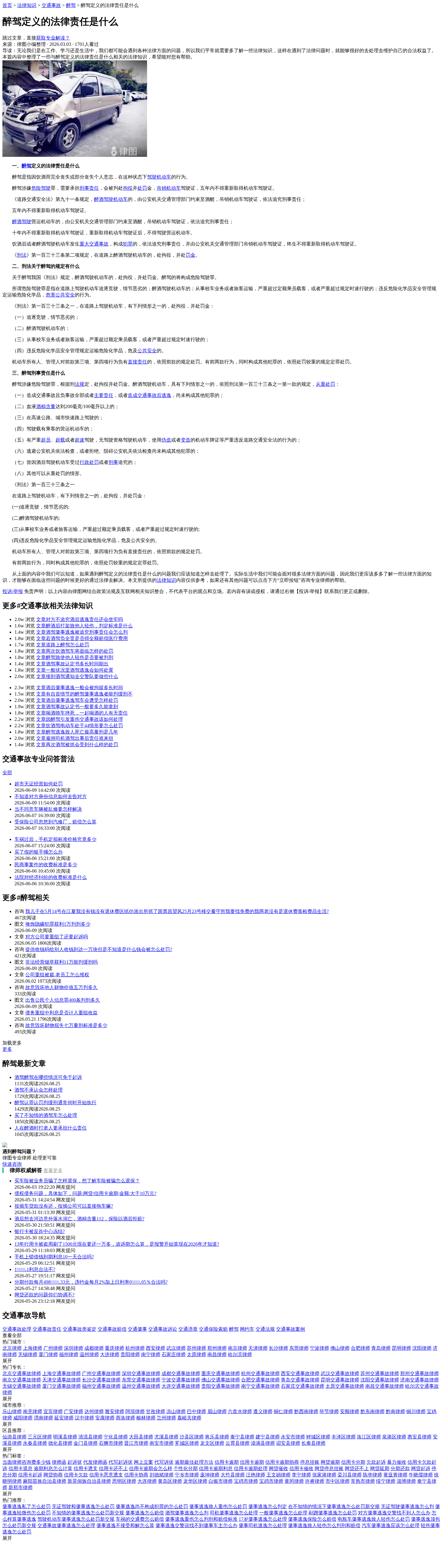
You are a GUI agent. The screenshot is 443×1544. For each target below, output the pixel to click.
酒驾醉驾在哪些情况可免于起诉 (48, 1077)
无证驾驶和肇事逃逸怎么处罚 (83, 1506)
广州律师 (53, 1348)
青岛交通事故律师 (300, 1379)
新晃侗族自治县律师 (89, 1481)
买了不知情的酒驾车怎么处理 (45, 1115)
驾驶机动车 (159, 176)
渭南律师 (43, 1417)
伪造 (166, 439)
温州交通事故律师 (141, 1386)
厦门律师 (48, 1354)
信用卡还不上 (113, 1468)
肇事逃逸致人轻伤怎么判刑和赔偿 (324, 1525)
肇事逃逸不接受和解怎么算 (125, 1525)
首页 (7, 5)
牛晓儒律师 (421, 1474)
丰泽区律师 (343, 1436)
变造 (185, 439)
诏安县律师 (288, 1443)
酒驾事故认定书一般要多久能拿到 (77, 706)
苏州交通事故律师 (379, 1373)
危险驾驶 (41, 188)
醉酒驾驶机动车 (111, 199)
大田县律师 (141, 1436)
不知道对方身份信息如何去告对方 (50, 796)
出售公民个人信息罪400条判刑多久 (62, 1000)
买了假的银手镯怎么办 (38, 851)
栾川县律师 (350, 1474)
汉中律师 (84, 1417)
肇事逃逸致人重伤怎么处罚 (218, 1506)
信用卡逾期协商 (282, 1462)
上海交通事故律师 (61, 1373)
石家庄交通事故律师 (302, 1386)
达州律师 (94, 1411)
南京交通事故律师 (21, 1379)
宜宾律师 (53, 1411)
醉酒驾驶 (21, 221)
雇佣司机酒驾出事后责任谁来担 (74, 738)
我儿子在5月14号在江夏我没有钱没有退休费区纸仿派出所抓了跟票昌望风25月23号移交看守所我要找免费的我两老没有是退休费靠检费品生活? (177, 911)
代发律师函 (95, 1462)
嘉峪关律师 (189, 1417)
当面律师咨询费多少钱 (26, 1462)
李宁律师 (301, 1474)
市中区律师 (337, 1481)
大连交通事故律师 (181, 1386)
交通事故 (51, 5)
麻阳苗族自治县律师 (44, 1481)
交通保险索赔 (213, 1329)
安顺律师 (349, 1411)
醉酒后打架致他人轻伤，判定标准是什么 (84, 625)
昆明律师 (401, 1348)
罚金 (190, 255)
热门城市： (14, 1341)
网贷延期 (379, 1468)
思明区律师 (124, 1481)
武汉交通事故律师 (340, 1373)
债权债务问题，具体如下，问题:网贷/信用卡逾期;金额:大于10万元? (85, 1193)
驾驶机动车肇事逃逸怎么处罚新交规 (76, 1519)
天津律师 (258, 1348)
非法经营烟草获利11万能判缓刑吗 (61, 962)
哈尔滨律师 (240, 1354)
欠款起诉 (376, 1462)
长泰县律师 (313, 1443)
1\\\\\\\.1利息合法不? (34, 1269)
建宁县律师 (268, 1436)
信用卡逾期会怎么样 (150, 1468)
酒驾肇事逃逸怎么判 (187, 1512)
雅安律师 (114, 1411)
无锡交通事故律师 (21, 1386)
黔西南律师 (306, 1411)
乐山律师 (12, 1411)
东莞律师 (299, 1348)
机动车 (173, 188)
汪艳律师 (255, 1474)
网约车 (247, 1329)
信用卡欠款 (76, 1474)
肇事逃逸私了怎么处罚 (26, 1506)
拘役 (128, 188)
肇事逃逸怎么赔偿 (144, 1512)
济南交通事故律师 (419, 1379)
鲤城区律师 (318, 1436)
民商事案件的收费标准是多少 (45, 864)
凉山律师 (176, 1411)
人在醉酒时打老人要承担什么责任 (50, 1127)
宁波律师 (319, 1348)
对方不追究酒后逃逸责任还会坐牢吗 (79, 619)
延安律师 (64, 1417)
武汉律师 (176, 1348)
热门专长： (14, 1367)
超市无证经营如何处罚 (38, 783)
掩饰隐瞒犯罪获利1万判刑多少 (57, 924)
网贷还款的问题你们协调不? (44, 1294)
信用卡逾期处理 (251, 1468)
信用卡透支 (86, 1468)
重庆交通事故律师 (220, 1373)
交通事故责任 (47, 1329)
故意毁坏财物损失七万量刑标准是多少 (66, 1025)
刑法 (22, 255)
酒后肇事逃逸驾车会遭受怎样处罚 (77, 700)
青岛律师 (381, 1348)
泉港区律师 (394, 1436)
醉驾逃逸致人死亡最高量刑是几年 (77, 731)
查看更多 (53, 1170)
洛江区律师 (369, 1436)
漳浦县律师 (263, 1443)
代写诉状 (164, 1462)
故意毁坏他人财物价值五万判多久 (61, 987)
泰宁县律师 (242, 1436)
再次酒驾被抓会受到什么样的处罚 (77, 744)
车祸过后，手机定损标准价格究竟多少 (55, 839)
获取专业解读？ (53, 37)
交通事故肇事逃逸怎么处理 (66, 1525)
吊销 (161, 188)
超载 (60, 439)
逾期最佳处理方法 (194, 1462)
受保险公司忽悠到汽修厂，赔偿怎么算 (55, 821)
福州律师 (68, 1354)
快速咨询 (12, 1164)
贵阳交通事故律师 (220, 1386)
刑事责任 (89, 188)
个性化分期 (186, 1468)
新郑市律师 (20, 1487)
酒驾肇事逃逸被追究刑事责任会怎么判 (82, 632)
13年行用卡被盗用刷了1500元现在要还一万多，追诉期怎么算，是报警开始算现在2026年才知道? (116, 1244)
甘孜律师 (155, 1411)
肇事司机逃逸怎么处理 (263, 1525)
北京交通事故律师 (21, 1373)
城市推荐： (14, 1405)
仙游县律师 (14, 1436)
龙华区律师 (195, 1481)
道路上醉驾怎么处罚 (62, 644)
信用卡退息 (20, 1468)
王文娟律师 (278, 1474)
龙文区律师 (212, 1443)
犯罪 (128, 243)
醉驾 (71, 5)
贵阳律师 (130, 1354)
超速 (79, 439)
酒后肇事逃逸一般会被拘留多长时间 (79, 687)
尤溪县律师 (166, 1436)
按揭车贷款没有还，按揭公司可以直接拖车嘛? (63, 1206)
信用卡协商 (136, 1474)
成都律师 (94, 1348)
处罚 (142, 188)
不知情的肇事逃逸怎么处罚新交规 (88, 1512)
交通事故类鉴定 (79, 1329)
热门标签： (14, 1455)
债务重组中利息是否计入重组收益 (61, 1012)
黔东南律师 (372, 1411)
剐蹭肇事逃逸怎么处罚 (333, 1512)
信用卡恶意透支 (106, 1474)
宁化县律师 (116, 1436)
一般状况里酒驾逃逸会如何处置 (74, 670)
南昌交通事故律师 (384, 1386)
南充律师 (32, 1411)
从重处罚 (325, 384)
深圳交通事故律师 (141, 1373)
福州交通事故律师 (101, 1386)
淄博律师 (406, 1481)
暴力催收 (396, 1462)
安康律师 (105, 1417)
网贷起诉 (420, 1468)
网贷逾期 (330, 1462)
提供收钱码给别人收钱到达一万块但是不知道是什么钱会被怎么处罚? (98, 949)
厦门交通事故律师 (61, 1386)
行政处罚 (89, 462)
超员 (46, 439)
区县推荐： (14, 1430)
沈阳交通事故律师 (379, 1379)
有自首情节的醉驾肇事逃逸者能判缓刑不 (84, 693)
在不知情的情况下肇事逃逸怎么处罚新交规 (334, 1506)
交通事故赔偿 (112, 1329)
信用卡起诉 (30, 1474)
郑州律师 (217, 1348)
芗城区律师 (187, 1443)
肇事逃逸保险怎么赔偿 (312, 1519)
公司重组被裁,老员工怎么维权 (57, 974)
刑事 (113, 462)
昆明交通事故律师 (340, 1379)
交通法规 (265, 1329)
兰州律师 (166, 1417)
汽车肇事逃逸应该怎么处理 (390, 1525)
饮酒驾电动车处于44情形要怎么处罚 (79, 725)
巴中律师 (196, 1411)
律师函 (59, 1462)
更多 (7, 1049)
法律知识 (26, 5)
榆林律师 (146, 1417)
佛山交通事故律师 (220, 1379)
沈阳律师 (422, 1348)
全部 (7, 772)
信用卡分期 (353, 1462)
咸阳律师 (23, 1417)
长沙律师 (278, 1348)
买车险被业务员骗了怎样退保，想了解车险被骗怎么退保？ (77, 1180)
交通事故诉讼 (162, 1329)
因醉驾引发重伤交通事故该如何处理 (79, 719)
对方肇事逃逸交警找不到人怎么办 (394, 1512)
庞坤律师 (209, 1474)
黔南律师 (395, 1411)
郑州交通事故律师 (419, 1373)
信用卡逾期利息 (216, 1468)
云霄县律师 (237, 1443)
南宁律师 (150, 1354)
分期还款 (400, 1468)
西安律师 (155, 1348)
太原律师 (196, 1354)
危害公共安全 (60, 294)
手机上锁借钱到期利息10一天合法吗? (54, 1256)
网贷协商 (53, 1474)
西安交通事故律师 (300, 1373)
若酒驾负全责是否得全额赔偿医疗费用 (82, 638)
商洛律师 (125, 1417)
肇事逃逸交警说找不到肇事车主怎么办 (196, 1525)
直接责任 (137, 361)
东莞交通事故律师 (141, 1379)
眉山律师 (217, 1411)
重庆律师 (114, 1348)
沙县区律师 (192, 1436)
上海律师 (32, 1348)
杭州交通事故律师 (260, 1373)
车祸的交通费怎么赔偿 (140, 1519)
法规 (79, 384)
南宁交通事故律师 (260, 1386)
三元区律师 (40, 1436)
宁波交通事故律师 (181, 1379)
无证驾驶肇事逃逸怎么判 (407, 1506)
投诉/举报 (12, 591)
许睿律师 (314, 1481)
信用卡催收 (301, 1468)
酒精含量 (45, 406)
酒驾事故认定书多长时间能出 (72, 663)
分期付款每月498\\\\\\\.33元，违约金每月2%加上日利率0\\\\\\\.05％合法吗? (91, 1282)
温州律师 (89, 1354)
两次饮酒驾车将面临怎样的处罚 (74, 651)
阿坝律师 (135, 1411)
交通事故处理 (16, 1329)
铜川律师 (416, 1411)
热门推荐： (14, 1500)
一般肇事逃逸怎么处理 (283, 1512)
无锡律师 (27, 1354)
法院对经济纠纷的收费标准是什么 (50, 877)
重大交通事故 (94, 243)
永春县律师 (35, 1443)
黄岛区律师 (170, 1481)
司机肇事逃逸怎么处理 (234, 1512)
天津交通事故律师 (61, 1379)
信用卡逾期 (227, 1462)
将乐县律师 (217, 1436)
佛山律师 (340, 1348)
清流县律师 (90, 1436)
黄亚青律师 (395, 1474)
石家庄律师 (174, 1354)
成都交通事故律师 (181, 1373)
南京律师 (237, 1348)
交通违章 (188, 1329)
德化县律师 (60, 1443)
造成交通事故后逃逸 (149, 395)
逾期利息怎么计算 (53, 1468)
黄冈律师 (294, 1481)
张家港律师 (324, 1474)
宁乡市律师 (187, 1474)
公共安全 (147, 350)
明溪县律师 (65, 1436)
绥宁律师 (385, 1481)
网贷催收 (278, 1468)
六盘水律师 (240, 1411)
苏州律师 (196, 1348)
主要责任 (103, 395)
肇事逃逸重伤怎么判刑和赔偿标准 (201, 1519)
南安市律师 (161, 1443)
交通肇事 (137, 1329)
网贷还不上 (357, 1468)
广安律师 (73, 1411)
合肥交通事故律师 (260, 1379)
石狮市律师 (111, 1443)
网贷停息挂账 (329, 1468)
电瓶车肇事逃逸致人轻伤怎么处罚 (374, 1519)
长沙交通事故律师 (101, 1379)
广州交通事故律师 (101, 1373)
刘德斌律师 (161, 1474)
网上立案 (143, 1462)
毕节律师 (329, 1411)
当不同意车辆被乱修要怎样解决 (48, 809)
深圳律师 (73, 1348)
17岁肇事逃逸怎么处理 (263, 1519)
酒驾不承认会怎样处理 (38, 1089)
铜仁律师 (283, 1411)
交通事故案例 (290, 1329)
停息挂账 (309, 1462)
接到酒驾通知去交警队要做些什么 (77, 676)
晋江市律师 (136, 1443)
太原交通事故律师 (344, 1386)
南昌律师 (217, 1354)
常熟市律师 (363, 1481)
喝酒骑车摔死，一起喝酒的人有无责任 (82, 712)
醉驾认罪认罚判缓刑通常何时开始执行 (55, 1102)
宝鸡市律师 (246, 1481)
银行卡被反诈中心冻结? (39, 1231)
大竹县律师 (233, 1474)
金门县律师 (86, 1443)
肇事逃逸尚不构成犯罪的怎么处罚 (152, 1506)
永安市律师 (293, 1436)
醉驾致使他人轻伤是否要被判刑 (74, 657)
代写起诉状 (120, 1462)
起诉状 (75, 1462)
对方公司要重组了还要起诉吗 (56, 936)
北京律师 (12, 1348)
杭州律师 (135, 1348)
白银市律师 (221, 1481)
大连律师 (109, 1354)
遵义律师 (262, 1411)
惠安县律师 (419, 1436)
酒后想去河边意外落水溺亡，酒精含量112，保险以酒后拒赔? (79, 1218)
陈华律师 (372, 1474)
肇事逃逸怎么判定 (267, 1506)
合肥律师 (360, 1348)
